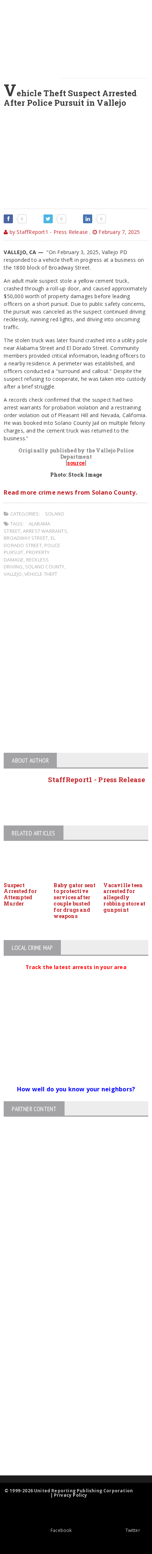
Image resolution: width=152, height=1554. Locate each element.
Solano (54, 513)
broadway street (26, 538)
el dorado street (29, 542)
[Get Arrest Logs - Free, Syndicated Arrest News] (69, 1367)
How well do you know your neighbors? (76, 1089)
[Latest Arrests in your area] (76, 976)
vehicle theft (41, 574)
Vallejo (13, 574)
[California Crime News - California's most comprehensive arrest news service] (70, 1391)
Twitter (132, 1530)
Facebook (61, 1530)
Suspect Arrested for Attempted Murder (20, 894)
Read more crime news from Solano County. (70, 492)
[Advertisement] (76, 666)
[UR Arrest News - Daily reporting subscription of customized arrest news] (70, 1415)
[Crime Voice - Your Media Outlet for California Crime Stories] (69, 1446)
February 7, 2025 (118, 231)
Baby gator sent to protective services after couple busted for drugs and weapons (74, 900)
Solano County (45, 566)
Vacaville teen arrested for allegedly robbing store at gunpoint (124, 897)
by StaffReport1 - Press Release (48, 231)
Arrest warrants (45, 531)
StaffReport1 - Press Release (96, 779)
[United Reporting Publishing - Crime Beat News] (69, 1305)
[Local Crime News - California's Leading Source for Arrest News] (70, 1336)
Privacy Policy (70, 1495)
